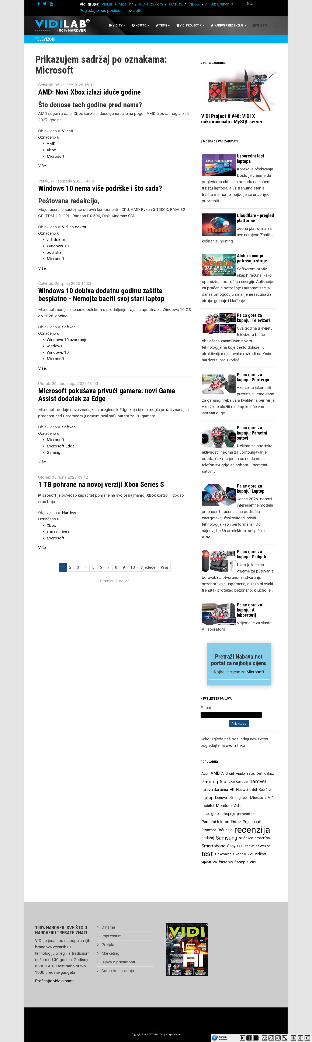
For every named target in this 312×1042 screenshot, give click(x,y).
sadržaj (207, 838)
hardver (258, 781)
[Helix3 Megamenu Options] (275, 25)
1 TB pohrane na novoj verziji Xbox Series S (101, 484)
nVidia (236, 805)
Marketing (109, 953)
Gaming (53, 452)
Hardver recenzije (228, 25)
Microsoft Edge (60, 446)
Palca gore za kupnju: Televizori (253, 318)
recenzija (252, 830)
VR (215, 862)
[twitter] (45, 3)
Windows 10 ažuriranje (67, 339)
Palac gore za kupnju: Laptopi (251, 488)
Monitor (223, 805)
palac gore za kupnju (218, 814)
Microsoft (55, 156)
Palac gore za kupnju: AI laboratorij (249, 610)
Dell (260, 773)
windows (54, 346)
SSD (240, 846)
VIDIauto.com (151, 4)
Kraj (164, 567)
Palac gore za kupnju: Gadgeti (251, 554)
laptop (207, 797)
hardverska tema (214, 789)
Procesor (208, 830)
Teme (163, 25)
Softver (68, 327)
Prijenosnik (252, 821)
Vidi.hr (107, 4)
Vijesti (261, 25)
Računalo (225, 830)
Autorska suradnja (117, 970)
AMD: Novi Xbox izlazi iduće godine (89, 92)
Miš (270, 797)
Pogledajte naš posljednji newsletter (112, 10)
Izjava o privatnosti (117, 962)
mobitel (207, 805)
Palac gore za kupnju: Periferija (253, 377)
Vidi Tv (117, 25)
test (207, 854)
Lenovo (221, 797)
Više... (43, 165)
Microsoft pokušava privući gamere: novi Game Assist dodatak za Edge (106, 394)
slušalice (246, 838)
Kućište (265, 789)
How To (140, 25)
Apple (240, 773)
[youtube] (51, 3)
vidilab (260, 853)
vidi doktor (56, 239)
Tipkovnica (223, 854)
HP (232, 789)
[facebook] (39, 3)
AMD (51, 143)
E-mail (206, 707)
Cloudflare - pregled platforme (255, 218)
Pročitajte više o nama (54, 980)
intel (253, 789)
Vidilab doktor (74, 226)
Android (227, 773)
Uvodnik (239, 854)
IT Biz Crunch (217, 4)
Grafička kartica (234, 781)
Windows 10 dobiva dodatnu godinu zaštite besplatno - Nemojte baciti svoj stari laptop (101, 294)
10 (132, 567)
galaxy (269, 773)
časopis (226, 862)
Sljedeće (147, 567)
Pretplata (109, 944)
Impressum (111, 935)
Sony (231, 846)
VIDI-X (194, 4)
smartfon (262, 838)
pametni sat (246, 814)
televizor (263, 846)
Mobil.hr (125, 4)
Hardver (69, 512)
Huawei (242, 789)
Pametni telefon (215, 821)
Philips (236, 822)
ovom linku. (236, 745)
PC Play (175, 4)
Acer (205, 773)
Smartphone (213, 845)
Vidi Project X (190, 25)
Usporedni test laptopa (250, 158)
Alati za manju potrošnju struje (252, 258)
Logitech (242, 797)
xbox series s (58, 531)
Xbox (51, 150)
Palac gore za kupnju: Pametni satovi (252, 432)
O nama (107, 927)
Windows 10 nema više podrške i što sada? (100, 188)
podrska (54, 252)
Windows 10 (58, 246)
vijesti (206, 862)
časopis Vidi (245, 862)
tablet (249, 846)
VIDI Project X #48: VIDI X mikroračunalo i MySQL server (232, 119)
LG (231, 797)
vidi (250, 854)
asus (250, 773)
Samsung (226, 838)
